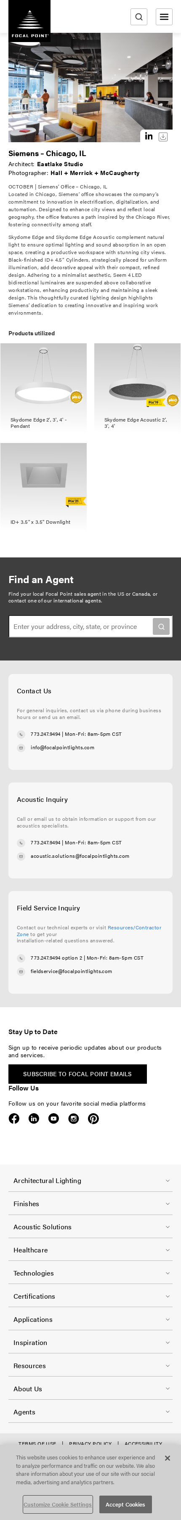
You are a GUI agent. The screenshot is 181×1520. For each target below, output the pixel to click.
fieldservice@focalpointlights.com (71, 971)
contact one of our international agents (54, 600)
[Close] (167, 1458)
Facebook (14, 1118)
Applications (33, 1319)
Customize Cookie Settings (58, 1504)
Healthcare (30, 1250)
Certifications (34, 1296)
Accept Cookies (126, 1504)
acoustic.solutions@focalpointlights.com (80, 855)
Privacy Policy (90, 1443)
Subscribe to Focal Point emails (77, 1073)
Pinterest (93, 1118)
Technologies (33, 1273)
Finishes (26, 1203)
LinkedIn (34, 1118)
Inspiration (30, 1342)
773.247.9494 (46, 733)
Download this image (163, 137)
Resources (29, 1365)
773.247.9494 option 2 (56, 957)
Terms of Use (37, 1443)
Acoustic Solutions (42, 1226)
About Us (28, 1388)
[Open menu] (164, 16)
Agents (24, 1412)
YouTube (53, 1118)
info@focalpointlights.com (62, 747)
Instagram (73, 1118)
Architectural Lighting (47, 1180)
